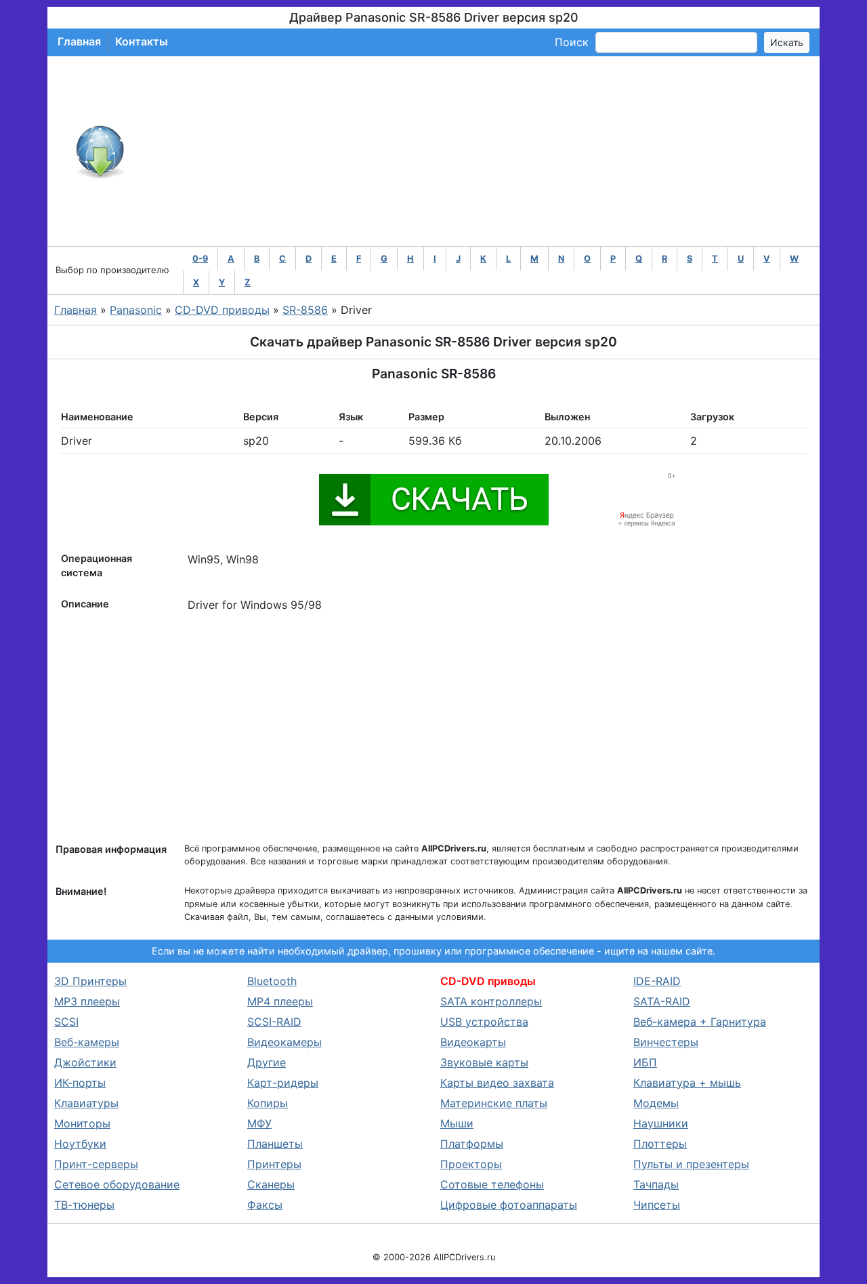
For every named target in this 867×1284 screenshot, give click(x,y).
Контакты (141, 41)
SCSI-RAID (274, 1021)
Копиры (267, 1103)
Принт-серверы (96, 1164)
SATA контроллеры (491, 1001)
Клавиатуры (86, 1103)
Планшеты (275, 1143)
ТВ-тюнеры (84, 1204)
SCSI (66, 1021)
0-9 (200, 259)
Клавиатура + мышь (687, 1082)
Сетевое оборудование (116, 1184)
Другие (266, 1062)
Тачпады (656, 1184)
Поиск (572, 42)
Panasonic (136, 310)
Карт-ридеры (282, 1082)
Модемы (656, 1103)
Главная (79, 41)
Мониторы (82, 1123)
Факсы (264, 1204)
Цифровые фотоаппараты (508, 1204)
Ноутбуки (80, 1143)
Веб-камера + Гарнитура (699, 1021)
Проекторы (471, 1164)
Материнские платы (493, 1103)
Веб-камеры (86, 1042)
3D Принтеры (90, 981)
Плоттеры (660, 1143)
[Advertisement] (477, 151)
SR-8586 (305, 310)
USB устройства (484, 1021)
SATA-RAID (661, 1001)
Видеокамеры (284, 1042)
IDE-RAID (657, 981)
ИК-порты (80, 1082)
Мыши (456, 1123)
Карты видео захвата (497, 1082)
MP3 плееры (87, 1001)
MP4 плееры (280, 1001)
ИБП (645, 1062)
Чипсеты (656, 1204)
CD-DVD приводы (222, 310)
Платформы (471, 1143)
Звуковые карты (484, 1062)
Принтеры (274, 1164)
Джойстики (85, 1062)
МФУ (259, 1123)
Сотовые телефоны (492, 1184)
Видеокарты (473, 1042)
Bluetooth (272, 981)
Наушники (660, 1123)
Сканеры (271, 1184)
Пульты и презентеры (691, 1164)
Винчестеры (665, 1042)
